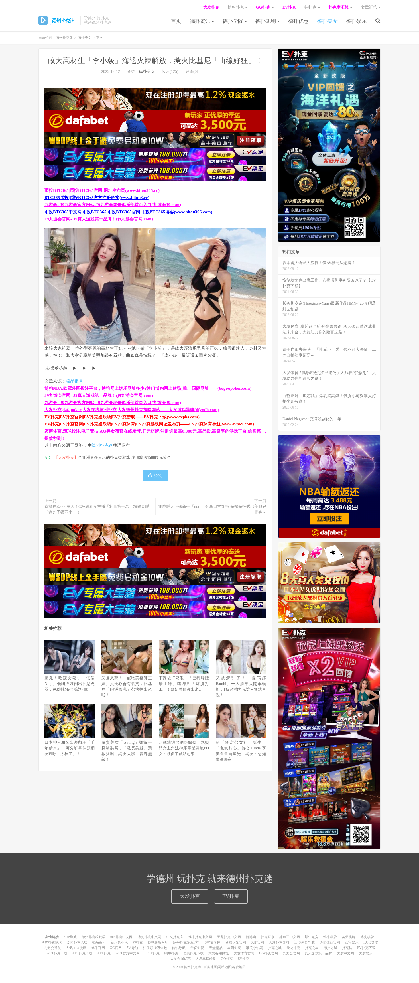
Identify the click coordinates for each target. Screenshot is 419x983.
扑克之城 (275, 948)
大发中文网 (345, 953)
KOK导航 (370, 942)
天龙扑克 (293, 948)
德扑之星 (330, 948)
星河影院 (234, 948)
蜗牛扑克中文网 (200, 937)
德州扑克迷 (58, 20)
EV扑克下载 (366, 948)
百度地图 (210, 967)
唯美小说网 (254, 948)
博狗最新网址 (158, 942)
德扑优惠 (298, 21)
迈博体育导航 (304, 942)
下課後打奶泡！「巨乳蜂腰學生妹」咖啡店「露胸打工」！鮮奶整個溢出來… (184, 683)
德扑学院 (233, 21)
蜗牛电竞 (311, 937)
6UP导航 (70, 937)
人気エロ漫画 (76, 948)
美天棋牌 (348, 937)
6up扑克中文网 (121, 937)
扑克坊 (347, 948)
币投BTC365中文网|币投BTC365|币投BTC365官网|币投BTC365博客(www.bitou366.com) (128, 212)
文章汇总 (369, 7)
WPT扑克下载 (56, 953)
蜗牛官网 (98, 948)
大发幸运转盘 (206, 959)
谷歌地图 (239, 967)
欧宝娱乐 (352, 942)
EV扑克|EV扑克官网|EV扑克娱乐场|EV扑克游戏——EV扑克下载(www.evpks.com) (122, 417)
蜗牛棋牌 (330, 937)
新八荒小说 (119, 942)
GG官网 (116, 948)
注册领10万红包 (155, 948)
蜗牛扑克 (171, 953)
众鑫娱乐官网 (235, 942)
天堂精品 (216, 948)
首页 (176, 21)
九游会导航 (52, 948)
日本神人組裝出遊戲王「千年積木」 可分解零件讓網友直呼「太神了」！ (69, 748)
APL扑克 (104, 953)
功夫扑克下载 (193, 953)
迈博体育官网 (330, 942)
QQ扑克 (227, 959)
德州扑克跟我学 (93, 937)
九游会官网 (291, 953)
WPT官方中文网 (127, 953)
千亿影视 (197, 948)
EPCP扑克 (152, 953)
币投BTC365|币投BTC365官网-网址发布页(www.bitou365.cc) (102, 190)
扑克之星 (312, 948)
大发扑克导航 (279, 942)
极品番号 (74, 381)
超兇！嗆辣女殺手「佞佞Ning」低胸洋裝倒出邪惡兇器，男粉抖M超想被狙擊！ (69, 683)
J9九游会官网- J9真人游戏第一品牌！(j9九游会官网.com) (98, 219)
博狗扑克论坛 (51, 942)
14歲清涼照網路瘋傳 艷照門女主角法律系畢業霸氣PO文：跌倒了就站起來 (184, 748)
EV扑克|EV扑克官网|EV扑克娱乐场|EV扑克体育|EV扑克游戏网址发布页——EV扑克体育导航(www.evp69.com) (149, 424)
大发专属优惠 (180, 959)
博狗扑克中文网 (149, 937)
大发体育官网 (244, 953)
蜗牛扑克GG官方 (186, 942)
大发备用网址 (218, 953)
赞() (158, 475)
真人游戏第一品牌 (318, 953)
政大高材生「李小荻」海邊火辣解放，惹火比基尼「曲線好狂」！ (155, 61)
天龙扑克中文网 (229, 937)
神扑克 (138, 942)
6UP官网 (257, 942)
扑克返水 (267, 937)
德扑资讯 (200, 21)
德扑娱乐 (356, 21)
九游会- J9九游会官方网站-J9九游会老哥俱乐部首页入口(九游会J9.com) (112, 204)
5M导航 (132, 948)
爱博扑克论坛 (77, 942)
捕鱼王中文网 (289, 937)
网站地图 (224, 967)
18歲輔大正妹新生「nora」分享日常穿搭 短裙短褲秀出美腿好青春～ (212, 509)
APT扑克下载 (82, 953)
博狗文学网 (212, 942)
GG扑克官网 (268, 953)
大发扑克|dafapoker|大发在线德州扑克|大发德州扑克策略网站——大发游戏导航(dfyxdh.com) (131, 409)
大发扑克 (190, 896)
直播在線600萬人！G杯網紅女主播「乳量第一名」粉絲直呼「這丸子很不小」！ (96, 509)
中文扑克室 (174, 937)
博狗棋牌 (367, 937)
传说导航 (179, 948)
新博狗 (251, 937)
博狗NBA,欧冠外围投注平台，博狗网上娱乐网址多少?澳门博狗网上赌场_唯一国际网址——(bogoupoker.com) (147, 388)
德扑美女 (327, 21)
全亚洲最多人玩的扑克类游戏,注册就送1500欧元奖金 (124, 457)
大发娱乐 (366, 953)
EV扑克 (230, 896)
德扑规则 (265, 21)
